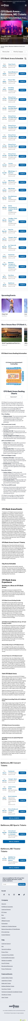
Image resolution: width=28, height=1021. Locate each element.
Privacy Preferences (6, 969)
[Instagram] (14, 894)
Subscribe (22, 884)
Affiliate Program (5, 920)
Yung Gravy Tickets (6, 989)
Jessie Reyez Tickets (6, 980)
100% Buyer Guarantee (7, 906)
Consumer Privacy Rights (7, 955)
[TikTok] (24, 894)
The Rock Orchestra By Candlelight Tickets (11, 991)
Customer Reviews (6, 909)
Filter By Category (18, 51)
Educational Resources (7, 966)
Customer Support (6, 943)
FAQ (2, 946)
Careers (3, 918)
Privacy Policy (4, 952)
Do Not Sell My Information (7, 957)
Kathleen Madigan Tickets (7, 986)
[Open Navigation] (26, 5)
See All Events (14, 818)
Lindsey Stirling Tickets (7, 977)
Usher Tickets (4, 997)
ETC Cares (4, 912)
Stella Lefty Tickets (6, 983)
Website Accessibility (6, 960)
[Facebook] (3, 894)
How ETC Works (5, 963)
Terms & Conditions (6, 949)
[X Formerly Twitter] (8, 894)
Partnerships (4, 923)
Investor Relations (5, 934)
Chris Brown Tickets (6, 994)
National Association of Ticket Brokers (10, 929)
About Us (3, 904)
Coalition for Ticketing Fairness (8, 926)
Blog (2, 915)
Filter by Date (5, 51)
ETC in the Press (5, 932)
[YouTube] (19, 894)
